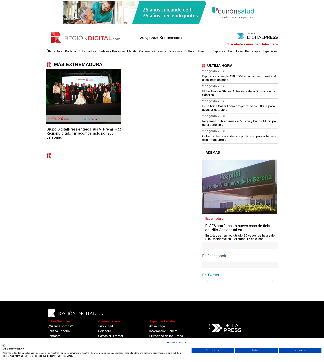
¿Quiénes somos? (60, 326)
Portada (70, 51)
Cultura (190, 51)
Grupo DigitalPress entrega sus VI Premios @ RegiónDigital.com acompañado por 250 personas (83, 133)
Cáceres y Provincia (152, 51)
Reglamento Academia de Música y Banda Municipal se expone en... (239, 123)
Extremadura (87, 51)
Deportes (219, 51)
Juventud (203, 51)
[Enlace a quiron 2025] (162, 12)
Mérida (132, 51)
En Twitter (210, 275)
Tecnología (235, 51)
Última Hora (54, 51)
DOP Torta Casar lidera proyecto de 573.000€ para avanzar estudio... (238, 108)
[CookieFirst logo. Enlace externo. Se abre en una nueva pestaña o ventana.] (4, 345)
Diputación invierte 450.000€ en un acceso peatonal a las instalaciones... (239, 78)
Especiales (270, 51)
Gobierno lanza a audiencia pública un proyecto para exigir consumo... (239, 138)
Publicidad (105, 326)
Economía (175, 51)
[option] (162, 12)
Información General (163, 331)
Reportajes (252, 51)
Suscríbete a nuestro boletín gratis (252, 44)
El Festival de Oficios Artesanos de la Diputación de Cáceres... (238, 93)
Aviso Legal (157, 326)
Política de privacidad (176, 342)
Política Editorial (58, 331)
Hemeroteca (172, 38)
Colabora (104, 331)
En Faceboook (214, 256)
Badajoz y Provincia (112, 51)
